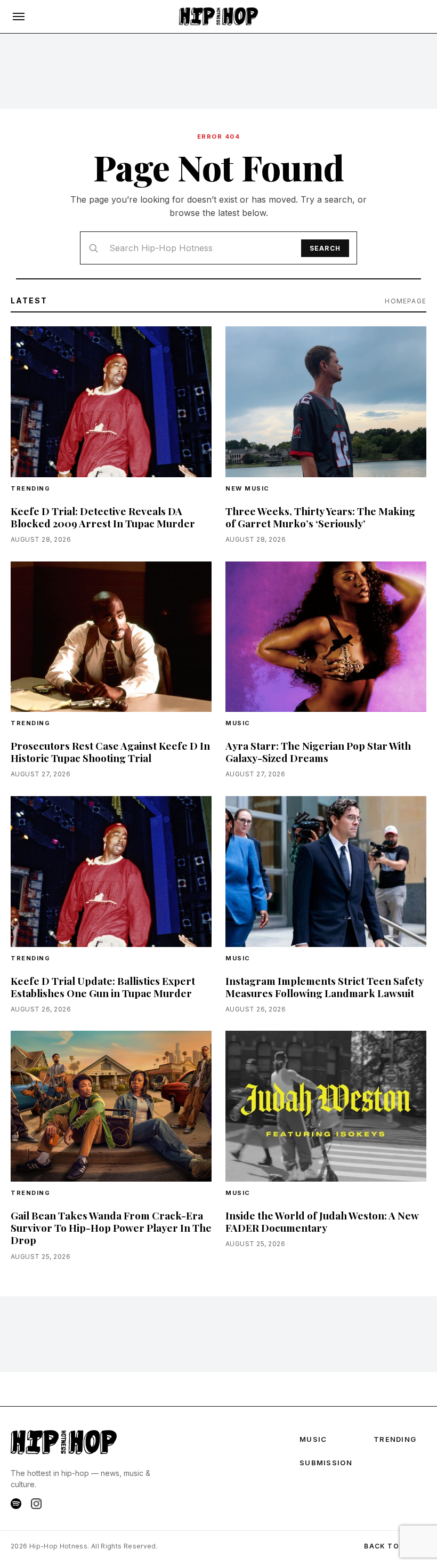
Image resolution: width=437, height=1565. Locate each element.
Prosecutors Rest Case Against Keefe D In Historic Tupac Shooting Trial (110, 752)
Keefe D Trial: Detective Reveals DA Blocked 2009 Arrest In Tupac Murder (103, 517)
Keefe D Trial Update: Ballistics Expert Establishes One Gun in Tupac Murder (103, 987)
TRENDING (30, 488)
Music (237, 723)
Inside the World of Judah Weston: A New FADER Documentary (321, 1221)
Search (325, 248)
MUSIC (313, 1439)
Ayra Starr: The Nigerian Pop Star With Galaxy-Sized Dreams (318, 752)
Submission (326, 1462)
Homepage (405, 301)
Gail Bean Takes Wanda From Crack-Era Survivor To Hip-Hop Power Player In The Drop (111, 1227)
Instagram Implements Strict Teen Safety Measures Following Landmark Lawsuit (324, 987)
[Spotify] (16, 1503)
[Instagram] (36, 1503)
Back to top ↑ (395, 1546)
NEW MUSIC (247, 488)
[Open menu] (19, 16)
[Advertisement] (218, 71)
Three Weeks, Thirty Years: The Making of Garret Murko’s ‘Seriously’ (320, 517)
